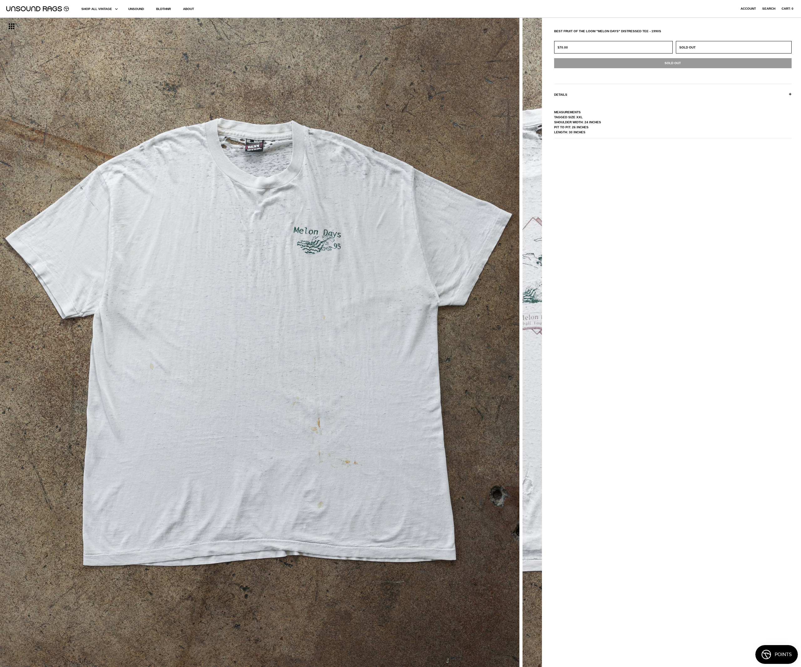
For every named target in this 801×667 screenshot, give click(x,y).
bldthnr (163, 9)
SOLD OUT (687, 47)
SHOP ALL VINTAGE (96, 9)
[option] (136, 342)
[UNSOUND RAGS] (37, 8)
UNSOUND (136, 9)
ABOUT (188, 9)
